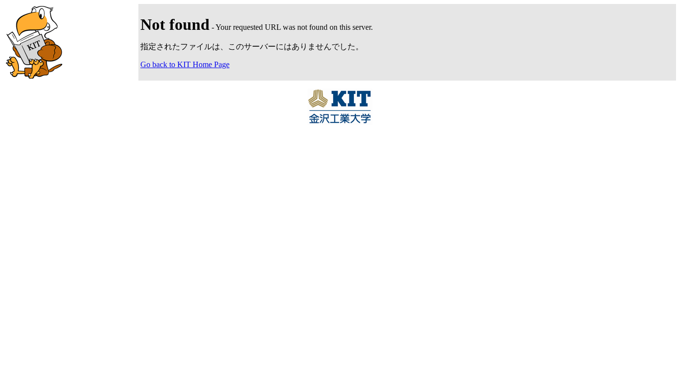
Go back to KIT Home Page (184, 64)
